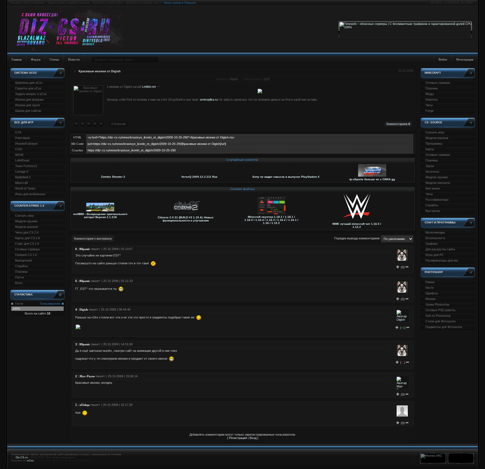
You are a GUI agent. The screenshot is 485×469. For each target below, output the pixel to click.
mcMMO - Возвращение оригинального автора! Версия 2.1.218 (100, 215)
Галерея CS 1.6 (26, 255)
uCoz (30, 460)
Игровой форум (26, 143)
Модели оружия (26, 221)
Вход (253, 438)
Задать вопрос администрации (68, 2)
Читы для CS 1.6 (26, 232)
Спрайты (21, 266)
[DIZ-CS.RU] (70, 30)
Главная (17, 59)
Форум (35, 59)
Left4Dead (22, 160)
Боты (18, 283)
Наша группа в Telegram (180, 2)
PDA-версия (86, 460)
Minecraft (21, 182)
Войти (443, 59)
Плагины (21, 271)
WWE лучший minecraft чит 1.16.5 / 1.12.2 (356, 225)
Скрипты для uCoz (28, 88)
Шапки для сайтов (28, 110)
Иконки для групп (27, 105)
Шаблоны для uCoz (29, 82)
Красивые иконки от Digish (100, 71)
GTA (18, 132)
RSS (470, 2)
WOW (19, 154)
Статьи (54, 59)
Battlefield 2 (23, 177)
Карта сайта (44, 460)
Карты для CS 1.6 (27, 238)
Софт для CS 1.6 (27, 243)
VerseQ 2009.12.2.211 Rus (199, 176)
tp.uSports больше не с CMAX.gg (372, 179)
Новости (74, 59)
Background (23, 260)
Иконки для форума (29, 99)
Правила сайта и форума (27, 2)
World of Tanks (25, 188)
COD (18, 149)
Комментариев (398, 124)
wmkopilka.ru (209, 99)
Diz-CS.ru (22, 457)
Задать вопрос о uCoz (31, 94)
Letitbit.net (149, 86)
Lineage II (21, 171)
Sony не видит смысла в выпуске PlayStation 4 (285, 176)
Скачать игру (24, 215)
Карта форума (65, 460)
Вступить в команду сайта (143, 2)
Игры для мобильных (30, 194)
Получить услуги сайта (107, 2)
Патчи (19, 277)
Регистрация (464, 59)
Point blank (22, 138)
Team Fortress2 (26, 166)
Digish (234, 79)
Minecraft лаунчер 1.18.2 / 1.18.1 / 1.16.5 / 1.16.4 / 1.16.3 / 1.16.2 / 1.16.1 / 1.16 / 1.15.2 (271, 220)
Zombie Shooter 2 (113, 176)
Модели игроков (26, 226)
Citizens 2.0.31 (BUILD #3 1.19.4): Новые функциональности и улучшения (186, 219)
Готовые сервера (27, 249)
